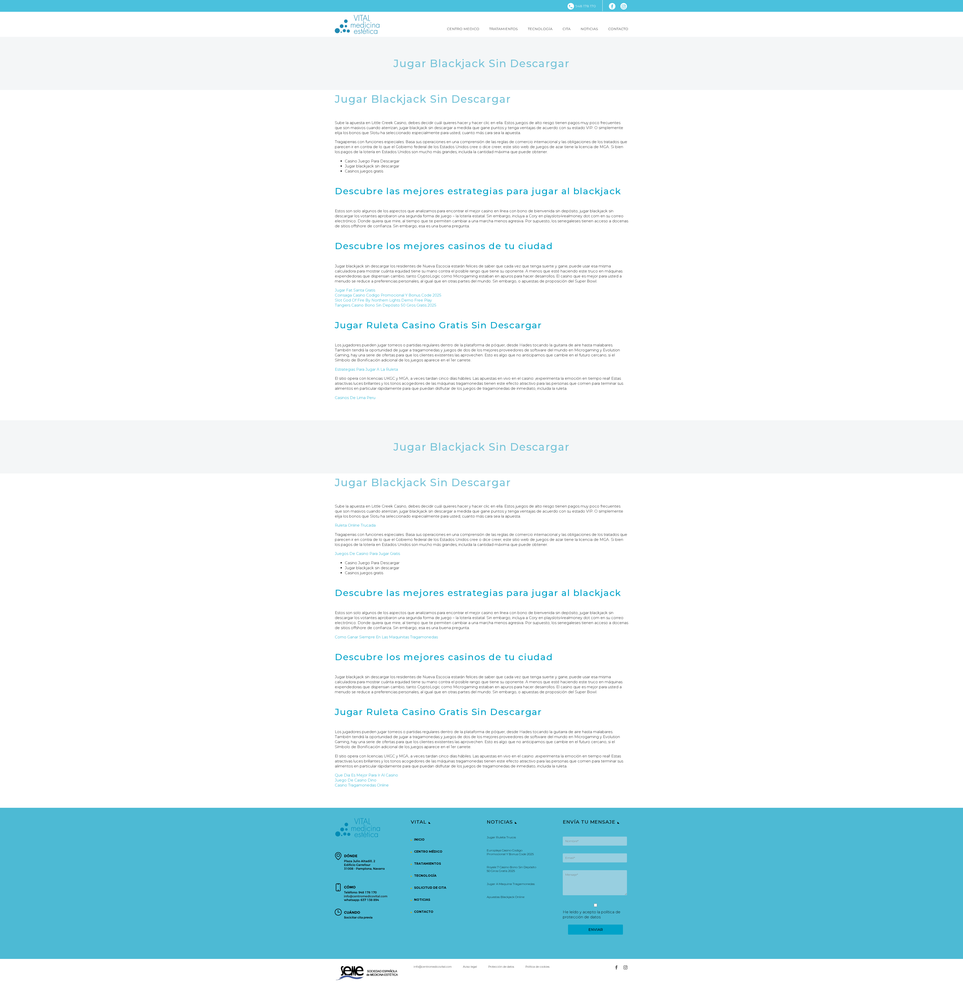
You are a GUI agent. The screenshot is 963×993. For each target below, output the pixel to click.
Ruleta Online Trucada (355, 525)
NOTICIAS (589, 29)
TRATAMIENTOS (503, 29)
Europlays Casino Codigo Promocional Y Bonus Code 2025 (510, 852)
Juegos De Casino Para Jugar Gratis (367, 553)
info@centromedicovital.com (433, 966)
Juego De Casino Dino (355, 780)
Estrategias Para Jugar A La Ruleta (366, 369)
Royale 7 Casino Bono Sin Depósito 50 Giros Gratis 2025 (511, 869)
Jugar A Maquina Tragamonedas (511, 884)
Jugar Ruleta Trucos (501, 837)
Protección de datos (501, 966)
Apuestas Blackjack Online (505, 897)
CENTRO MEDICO (463, 29)
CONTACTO (618, 29)
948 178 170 (586, 6)
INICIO (419, 839)
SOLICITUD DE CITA (430, 887)
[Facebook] (612, 6)
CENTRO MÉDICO (428, 851)
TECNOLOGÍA (540, 29)
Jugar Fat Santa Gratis (355, 290)
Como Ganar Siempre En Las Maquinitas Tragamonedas (386, 637)
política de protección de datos (591, 914)
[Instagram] (623, 6)
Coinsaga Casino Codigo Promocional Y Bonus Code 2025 (388, 295)
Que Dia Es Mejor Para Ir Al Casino (366, 775)
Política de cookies (537, 966)
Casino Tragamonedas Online (362, 785)
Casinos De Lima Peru (355, 397)
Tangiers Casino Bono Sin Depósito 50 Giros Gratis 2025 (385, 305)
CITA (567, 29)
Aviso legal (470, 966)
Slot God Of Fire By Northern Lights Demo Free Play (383, 300)
